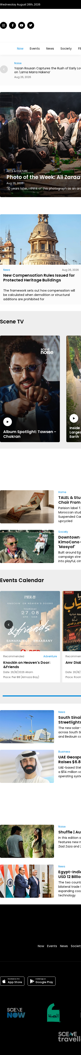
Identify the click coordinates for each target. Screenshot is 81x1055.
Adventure (50, 656)
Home (62, 492)
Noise (61, 826)
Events (35, 48)
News (50, 48)
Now (20, 48)
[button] (4, 69)
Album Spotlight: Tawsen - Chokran (29, 434)
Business (64, 751)
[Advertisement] (66, 468)
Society (66, 48)
